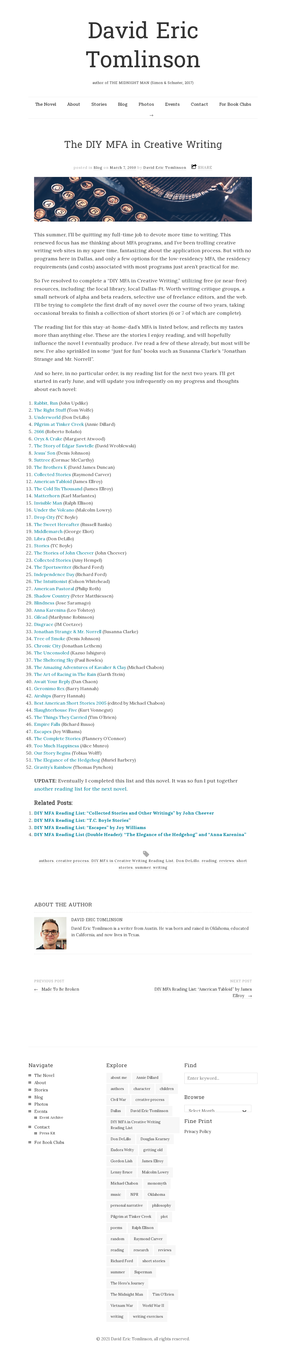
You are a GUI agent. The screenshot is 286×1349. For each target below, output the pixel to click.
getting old (153, 1150)
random (117, 1239)
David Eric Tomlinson (143, 45)
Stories (99, 104)
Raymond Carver (148, 1239)
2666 (39, 431)
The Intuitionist (50, 581)
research (141, 1250)
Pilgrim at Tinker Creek (59, 424)
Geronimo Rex (49, 688)
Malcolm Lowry (155, 1172)
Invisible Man (48, 503)
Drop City (44, 517)
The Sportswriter (53, 567)
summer (143, 867)
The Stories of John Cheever (64, 553)
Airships (42, 695)
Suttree (42, 460)
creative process (72, 860)
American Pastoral (54, 588)
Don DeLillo (187, 860)
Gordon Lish (121, 1161)
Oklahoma (156, 1194)
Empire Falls (47, 724)
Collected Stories (52, 474)
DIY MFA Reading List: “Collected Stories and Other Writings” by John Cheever (124, 813)
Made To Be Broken (56, 989)
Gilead (40, 617)
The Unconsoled (51, 653)
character (142, 1088)
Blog (122, 104)
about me (119, 1077)
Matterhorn (47, 495)
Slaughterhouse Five (55, 710)
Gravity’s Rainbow (53, 767)
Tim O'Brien (163, 1294)
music (116, 1194)
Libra (39, 538)
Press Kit (47, 1133)
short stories (153, 1261)
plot (164, 1216)
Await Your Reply (52, 681)
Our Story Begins (52, 753)
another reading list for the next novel (80, 789)
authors (46, 860)
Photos (146, 104)
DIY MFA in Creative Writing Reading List (132, 860)
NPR (134, 1194)
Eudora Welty (122, 1150)
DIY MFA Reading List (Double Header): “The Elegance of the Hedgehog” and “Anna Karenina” (140, 834)
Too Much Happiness (56, 745)
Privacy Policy (197, 1131)
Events (172, 104)
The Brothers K (50, 467)
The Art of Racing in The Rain (65, 674)
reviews (226, 860)
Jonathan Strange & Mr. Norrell (67, 631)
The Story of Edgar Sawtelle (64, 445)
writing (160, 867)
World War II (153, 1305)
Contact (199, 104)
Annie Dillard (147, 1077)
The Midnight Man (127, 1294)
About (73, 104)
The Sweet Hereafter (56, 524)
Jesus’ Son (44, 453)
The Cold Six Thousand (58, 488)
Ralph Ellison (143, 1227)
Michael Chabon (124, 1183)
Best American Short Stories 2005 (70, 703)
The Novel (45, 104)
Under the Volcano (54, 510)
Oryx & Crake (48, 438)
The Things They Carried (60, 717)
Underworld (47, 417)
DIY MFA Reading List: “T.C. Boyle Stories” (82, 820)
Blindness (44, 603)
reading (209, 860)
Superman (143, 1272)
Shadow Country (52, 596)
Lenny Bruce (121, 1172)
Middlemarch (48, 531)
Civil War (118, 1099)
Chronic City (47, 646)
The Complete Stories (57, 738)
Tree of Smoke (49, 638)
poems (116, 1227)
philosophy (161, 1205)
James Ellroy (152, 1161)
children (167, 1088)
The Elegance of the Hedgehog (67, 760)
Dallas (116, 1110)
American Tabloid (53, 481)
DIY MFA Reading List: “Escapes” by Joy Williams (90, 827)
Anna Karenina (50, 610)
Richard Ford (122, 1261)
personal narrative (127, 1205)
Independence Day (54, 574)
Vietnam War (122, 1305)
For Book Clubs (235, 104)
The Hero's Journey (127, 1283)
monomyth (156, 1183)
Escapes (43, 731)
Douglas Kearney (155, 1139)
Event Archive (51, 1117)
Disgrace (43, 624)
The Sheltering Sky (53, 660)
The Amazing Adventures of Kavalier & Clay (80, 667)
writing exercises (148, 1316)
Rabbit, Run (46, 403)
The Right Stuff (50, 410)
